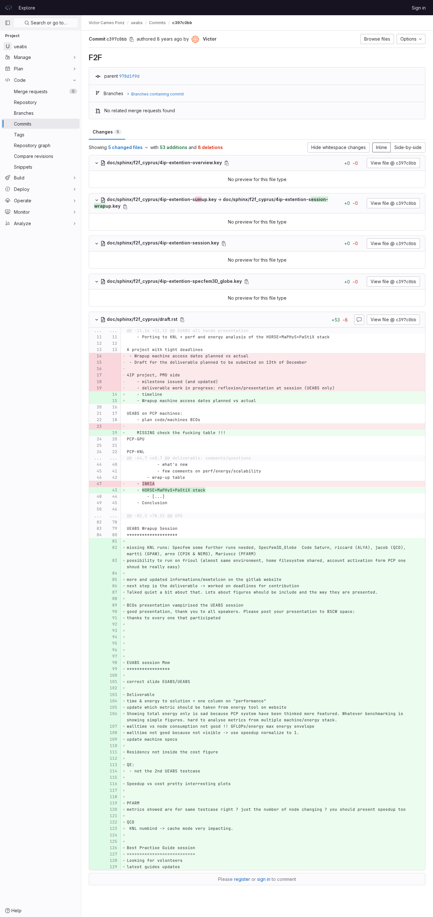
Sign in (419, 7)
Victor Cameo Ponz (107, 22)
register (242, 879)
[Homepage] (8, 8)
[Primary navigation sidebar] (8, 23)
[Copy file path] (226, 163)
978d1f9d (129, 76)
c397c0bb (182, 22)
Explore (27, 7)
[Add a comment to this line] (89, 337)
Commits (157, 22)
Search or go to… (48, 22)
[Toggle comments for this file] (359, 320)
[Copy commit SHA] (131, 39)
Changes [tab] (106, 131)
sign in (263, 879)
